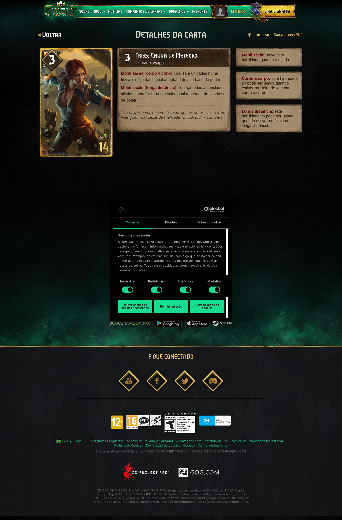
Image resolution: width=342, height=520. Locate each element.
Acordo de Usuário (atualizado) (150, 441)
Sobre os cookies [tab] (209, 222)
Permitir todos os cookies (207, 307)
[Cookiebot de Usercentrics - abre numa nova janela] (207, 210)
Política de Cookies (128, 445)
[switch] (156, 290)
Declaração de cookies (163, 445)
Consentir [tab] (132, 222)
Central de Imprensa (213, 445)
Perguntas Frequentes (107, 441)
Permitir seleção (171, 306)
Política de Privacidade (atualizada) (257, 441)
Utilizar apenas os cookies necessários (135, 307)
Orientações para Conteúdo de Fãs (202, 441)
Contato (189, 445)
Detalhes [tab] (171, 222)
